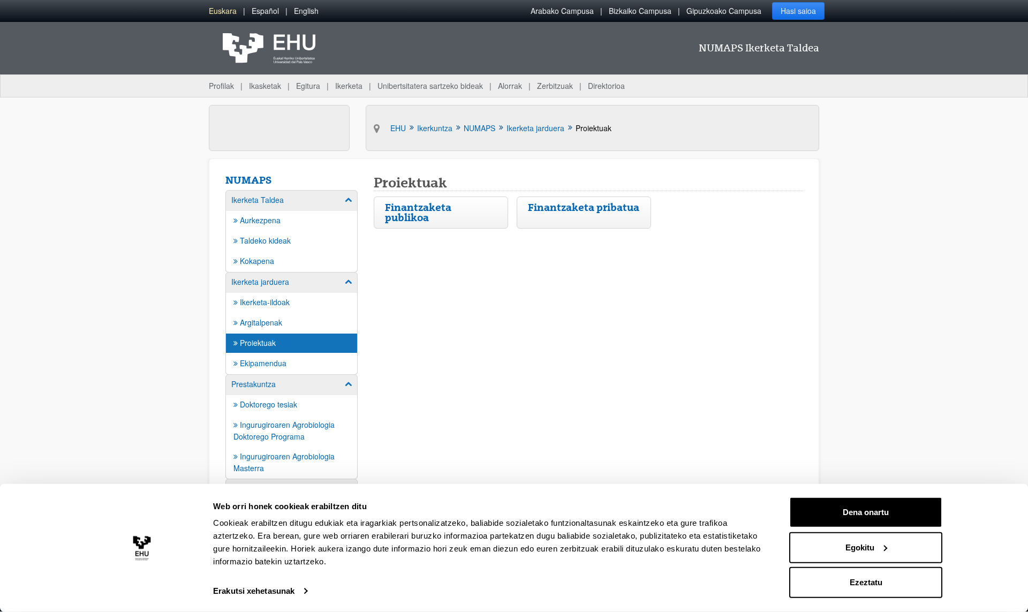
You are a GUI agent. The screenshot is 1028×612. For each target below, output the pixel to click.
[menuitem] (222, 11)
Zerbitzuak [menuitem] (555, 85)
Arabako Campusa (562, 10)
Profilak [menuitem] (221, 85)
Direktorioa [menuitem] (606, 85)
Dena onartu (866, 512)
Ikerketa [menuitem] (348, 85)
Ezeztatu (866, 582)
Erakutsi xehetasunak (253, 590)
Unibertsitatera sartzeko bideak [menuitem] (430, 85)
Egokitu (859, 546)
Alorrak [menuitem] (510, 85)
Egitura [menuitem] (308, 85)
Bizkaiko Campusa (640, 10)
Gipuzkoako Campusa (723, 10)
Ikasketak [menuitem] (265, 85)
